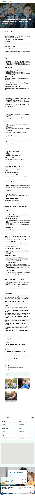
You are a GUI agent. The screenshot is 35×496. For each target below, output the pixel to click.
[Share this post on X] (16, 408)
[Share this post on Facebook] (18, 408)
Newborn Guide (22, 492)
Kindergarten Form (18, 492)
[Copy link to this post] (14, 408)
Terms (29, 492)
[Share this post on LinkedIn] (20, 408)
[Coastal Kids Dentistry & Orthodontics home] (6, 1)
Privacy (26, 492)
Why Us (8, 492)
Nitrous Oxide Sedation (14, 374)
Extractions (20, 374)
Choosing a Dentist (12, 492)
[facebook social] (30, 492)
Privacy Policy (10, 481)
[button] (33, 2)
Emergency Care (8, 374)
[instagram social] (32, 492)
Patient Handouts (4, 492)
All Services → (25, 374)
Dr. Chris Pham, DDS (5, 23)
